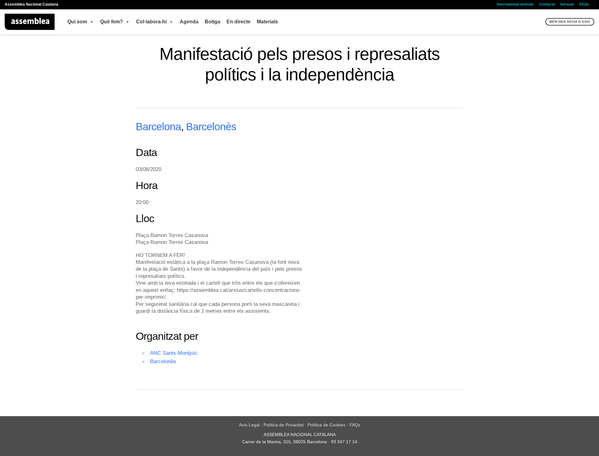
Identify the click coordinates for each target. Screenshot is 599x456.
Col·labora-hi (151, 21)
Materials (267, 21)
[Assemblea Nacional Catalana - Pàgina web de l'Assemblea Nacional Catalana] (30, 21)
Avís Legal (249, 424)
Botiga (212, 21)
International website (515, 4)
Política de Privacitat (284, 424)
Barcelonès (211, 126)
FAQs (584, 4)
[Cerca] (539, 22)
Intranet (567, 4)
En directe (238, 21)
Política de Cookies (326, 424)
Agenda (189, 21)
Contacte (547, 4)
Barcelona (158, 126)
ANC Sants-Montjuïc (174, 353)
